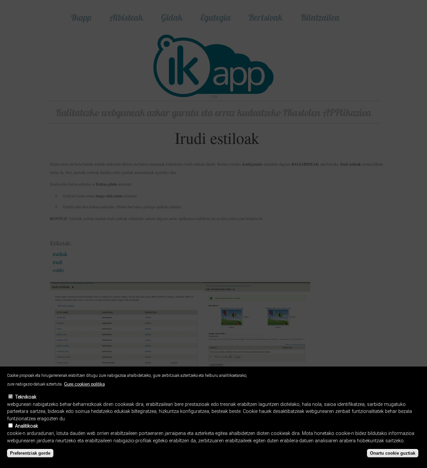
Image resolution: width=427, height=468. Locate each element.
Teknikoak (25, 397)
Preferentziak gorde (30, 453)
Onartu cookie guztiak (392, 453)
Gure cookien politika (84, 384)
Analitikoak (26, 426)
